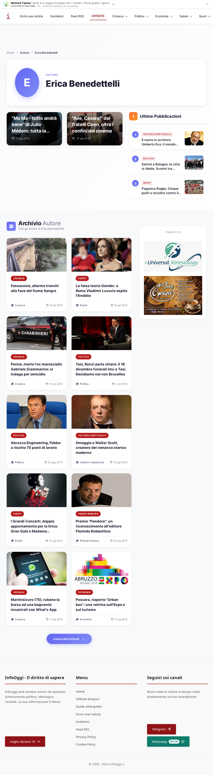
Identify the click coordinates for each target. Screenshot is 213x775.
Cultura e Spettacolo (92, 435)
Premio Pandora (88, 514)
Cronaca (118, 16)
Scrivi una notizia (31, 16)
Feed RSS (77, 16)
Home (10, 52)
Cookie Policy (85, 744)
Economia (161, 16)
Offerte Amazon (87, 699)
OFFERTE (98, 16)
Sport (203, 16)
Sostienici (56, 16)
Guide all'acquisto (89, 706)
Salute (184, 16)
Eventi (82, 278)
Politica (139, 16)
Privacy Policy (86, 737)
